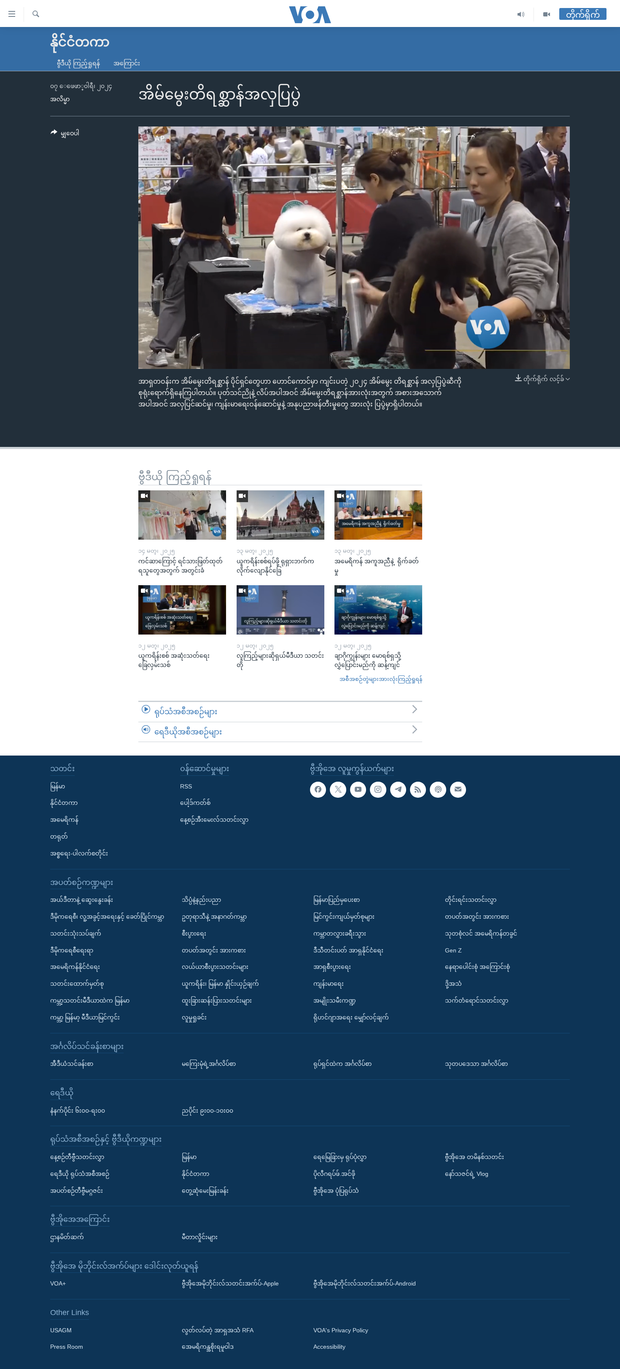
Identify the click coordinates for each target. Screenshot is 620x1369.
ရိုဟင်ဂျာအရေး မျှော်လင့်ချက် (351, 1017)
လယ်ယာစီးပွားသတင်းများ (215, 966)
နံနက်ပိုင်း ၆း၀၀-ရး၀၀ (77, 1110)
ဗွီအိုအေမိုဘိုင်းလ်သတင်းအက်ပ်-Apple (230, 1283)
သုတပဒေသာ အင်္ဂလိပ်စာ (476, 1063)
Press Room (66, 1347)
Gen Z (453, 950)
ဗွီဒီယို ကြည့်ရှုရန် (78, 63)
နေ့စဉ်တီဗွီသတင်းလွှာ (77, 1157)
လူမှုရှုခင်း (194, 1017)
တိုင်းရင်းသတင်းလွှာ (470, 899)
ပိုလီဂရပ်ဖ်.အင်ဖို (334, 1173)
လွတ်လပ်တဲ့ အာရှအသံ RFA (217, 1330)
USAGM (61, 1330)
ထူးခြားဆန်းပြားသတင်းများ (217, 1000)
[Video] (546, 15)
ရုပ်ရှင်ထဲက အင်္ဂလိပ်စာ (342, 1063)
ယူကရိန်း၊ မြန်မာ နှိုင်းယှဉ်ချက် (220, 983)
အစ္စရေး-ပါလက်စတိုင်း (79, 853)
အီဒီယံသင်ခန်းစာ (71, 1063)
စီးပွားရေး (194, 933)
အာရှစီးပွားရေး (332, 966)
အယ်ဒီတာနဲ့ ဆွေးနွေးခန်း (81, 899)
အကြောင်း (126, 63)
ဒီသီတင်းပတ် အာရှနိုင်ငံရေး (348, 950)
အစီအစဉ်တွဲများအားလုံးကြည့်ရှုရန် (381, 679)
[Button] (65, 134)
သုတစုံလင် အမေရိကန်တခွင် (481, 933)
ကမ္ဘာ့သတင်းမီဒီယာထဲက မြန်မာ (89, 1000)
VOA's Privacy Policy (340, 1330)
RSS (186, 786)
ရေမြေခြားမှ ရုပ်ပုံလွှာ (340, 1157)
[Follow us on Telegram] (398, 790)
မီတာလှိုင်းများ (200, 1237)
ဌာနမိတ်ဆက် (67, 1237)
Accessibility (329, 1347)
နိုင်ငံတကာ (64, 802)
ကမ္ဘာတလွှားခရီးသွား (339, 933)
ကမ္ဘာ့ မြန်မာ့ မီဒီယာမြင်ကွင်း (85, 1017)
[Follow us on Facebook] (318, 790)
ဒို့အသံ (453, 983)
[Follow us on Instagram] (378, 790)
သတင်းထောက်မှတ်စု (77, 983)
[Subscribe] (458, 790)
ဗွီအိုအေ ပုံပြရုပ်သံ (336, 1190)
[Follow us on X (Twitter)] (338, 790)
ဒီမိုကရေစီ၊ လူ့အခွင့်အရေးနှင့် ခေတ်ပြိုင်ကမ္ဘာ (107, 916)
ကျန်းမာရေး (328, 983)
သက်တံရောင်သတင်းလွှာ (476, 1000)
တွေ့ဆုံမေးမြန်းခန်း (205, 1190)
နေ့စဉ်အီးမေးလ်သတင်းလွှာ (214, 819)
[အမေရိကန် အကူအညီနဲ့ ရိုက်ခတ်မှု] (378, 515)
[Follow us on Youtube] (358, 790)
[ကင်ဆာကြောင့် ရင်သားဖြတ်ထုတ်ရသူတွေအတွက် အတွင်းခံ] (182, 515)
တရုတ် (59, 836)
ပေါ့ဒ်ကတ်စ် (195, 802)
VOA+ (58, 1283)
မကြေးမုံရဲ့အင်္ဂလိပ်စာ (209, 1063)
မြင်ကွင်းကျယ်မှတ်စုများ (344, 916)
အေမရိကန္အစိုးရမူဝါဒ (208, 1347)
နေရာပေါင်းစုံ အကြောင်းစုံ (477, 966)
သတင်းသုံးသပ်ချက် (75, 933)
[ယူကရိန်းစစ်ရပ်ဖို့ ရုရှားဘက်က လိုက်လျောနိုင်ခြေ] (280, 515)
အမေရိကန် (64, 819)
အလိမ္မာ (60, 99)
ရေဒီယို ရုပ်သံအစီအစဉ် (79, 1173)
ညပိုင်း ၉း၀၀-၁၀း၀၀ (207, 1110)
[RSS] (418, 790)
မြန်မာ (57, 786)
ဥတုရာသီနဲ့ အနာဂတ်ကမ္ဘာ (214, 916)
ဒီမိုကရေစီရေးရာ (71, 950)
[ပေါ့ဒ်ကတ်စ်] (438, 790)
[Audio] (521, 15)
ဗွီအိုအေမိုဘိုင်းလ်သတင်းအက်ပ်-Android (364, 1283)
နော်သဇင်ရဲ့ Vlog (466, 1173)
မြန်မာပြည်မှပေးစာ (336, 899)
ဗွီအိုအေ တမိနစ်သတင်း (474, 1157)
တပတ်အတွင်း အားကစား (214, 950)
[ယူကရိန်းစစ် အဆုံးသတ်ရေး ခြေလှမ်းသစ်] (182, 610)
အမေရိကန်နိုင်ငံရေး (75, 966)
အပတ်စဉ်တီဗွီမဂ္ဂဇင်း (76, 1190)
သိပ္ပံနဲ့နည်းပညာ (201, 899)
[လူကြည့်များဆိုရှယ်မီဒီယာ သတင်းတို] (280, 610)
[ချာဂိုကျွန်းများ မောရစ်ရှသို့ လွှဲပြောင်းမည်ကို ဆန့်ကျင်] (378, 610)
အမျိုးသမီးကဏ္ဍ (334, 1000)
